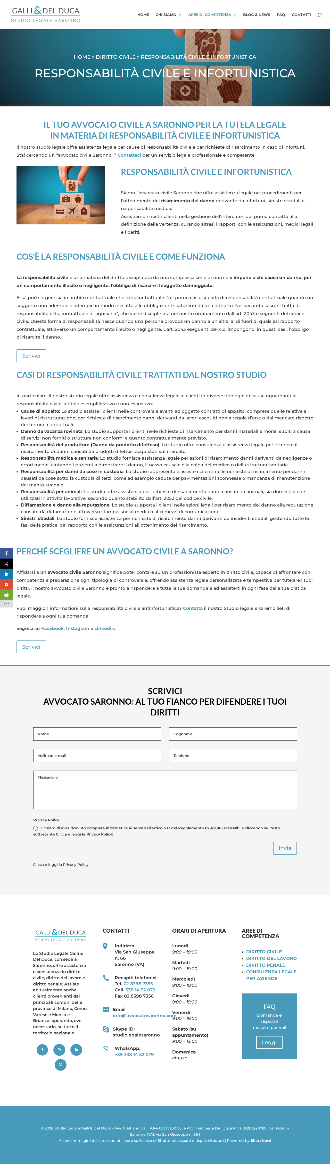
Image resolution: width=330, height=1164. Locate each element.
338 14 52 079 (140, 989)
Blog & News (256, 15)
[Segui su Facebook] (42, 1050)
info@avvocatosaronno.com (145, 1015)
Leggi (269, 1042)
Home (143, 15)
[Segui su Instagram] (59, 1049)
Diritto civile (116, 57)
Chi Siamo (166, 15)
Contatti (301, 15)
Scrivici (31, 356)
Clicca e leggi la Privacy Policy (60, 864)
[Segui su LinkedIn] (76, 1049)
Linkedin (104, 628)
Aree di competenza (209, 15)
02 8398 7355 (138, 983)
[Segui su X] (60, 1064)
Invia (285, 848)
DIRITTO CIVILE (264, 951)
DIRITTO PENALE (265, 965)
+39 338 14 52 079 (134, 1054)
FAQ (281, 15)
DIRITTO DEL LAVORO (271, 958)
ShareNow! (261, 1140)
